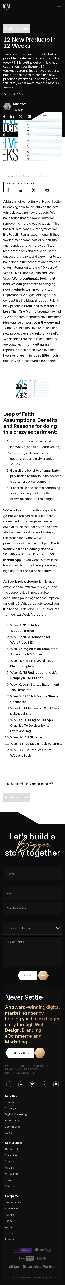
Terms (9, 1233)
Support (10, 1161)
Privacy (10, 1239)
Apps (8, 1133)
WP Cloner (12, 1173)
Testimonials (13, 1202)
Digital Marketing (20, 1072)
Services (11, 1095)
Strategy (31, 1069)
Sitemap (10, 1186)
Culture (10, 1214)
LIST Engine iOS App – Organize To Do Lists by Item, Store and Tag (33, 725)
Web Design (14, 1066)
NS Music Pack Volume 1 (43, 744)
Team (8, 1221)
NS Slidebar (33, 737)
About (9, 1227)
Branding (13, 1069)
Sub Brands (12, 1208)
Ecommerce (36, 1066)
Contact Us (12, 1149)
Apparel (10, 1167)
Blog (8, 1180)
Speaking (11, 1155)
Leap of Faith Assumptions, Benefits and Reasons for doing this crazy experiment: (30, 176)
